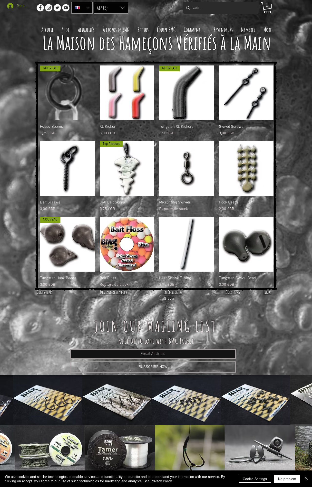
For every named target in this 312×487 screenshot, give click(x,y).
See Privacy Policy (158, 480)
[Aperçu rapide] (127, 92)
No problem (287, 478)
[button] (111, 8)
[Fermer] (306, 478)
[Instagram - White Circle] (48, 7)
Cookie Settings (255, 478)
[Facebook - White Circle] (40, 7)
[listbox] (111, 8)
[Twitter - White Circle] (57, 7)
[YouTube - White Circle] (65, 7)
